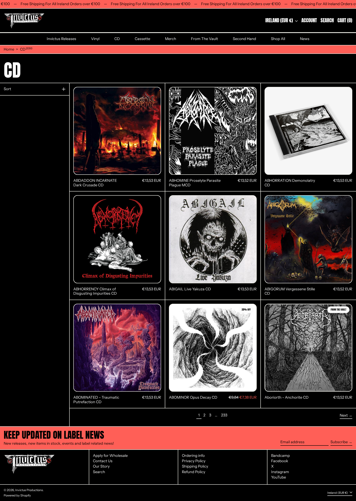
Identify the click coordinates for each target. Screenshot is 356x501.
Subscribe (339, 442)
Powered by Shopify (17, 495)
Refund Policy (193, 472)
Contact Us (102, 461)
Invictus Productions (29, 490)
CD (117, 39)
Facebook (279, 461)
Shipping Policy (195, 466)
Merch (170, 39)
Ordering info (193, 455)
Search (99, 472)
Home (9, 49)
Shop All (278, 39)
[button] (327, 20)
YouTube (278, 477)
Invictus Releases (61, 39)
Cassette (142, 39)
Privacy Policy (193, 461)
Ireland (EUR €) (279, 20)
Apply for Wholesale (110, 455)
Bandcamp (280, 456)
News (304, 39)
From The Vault (204, 39)
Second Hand (244, 39)
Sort (7, 89)
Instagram (280, 472)
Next (344, 415)
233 (225, 415)
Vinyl (95, 39)
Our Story (101, 466)
